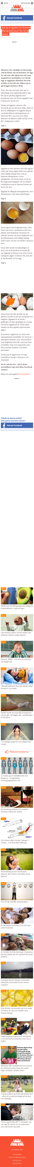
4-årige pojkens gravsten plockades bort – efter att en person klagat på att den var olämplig (17, 1096)
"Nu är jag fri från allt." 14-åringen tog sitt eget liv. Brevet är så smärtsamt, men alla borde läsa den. (16, 1124)
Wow (3, 935)
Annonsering (17, 1154)
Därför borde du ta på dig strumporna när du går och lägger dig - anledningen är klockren (17, 715)
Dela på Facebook (14, 18)
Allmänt (4, 1076)
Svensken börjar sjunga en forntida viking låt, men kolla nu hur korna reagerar (15, 982)
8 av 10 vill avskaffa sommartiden (14, 902)
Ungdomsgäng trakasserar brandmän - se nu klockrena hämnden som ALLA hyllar (16, 1038)
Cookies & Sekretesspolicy (17, 1157)
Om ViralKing (17, 1163)
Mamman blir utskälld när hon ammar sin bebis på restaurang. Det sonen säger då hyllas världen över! (16, 1068)
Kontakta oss (17, 1160)
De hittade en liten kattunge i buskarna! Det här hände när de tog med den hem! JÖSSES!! (17, 954)
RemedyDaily (24, 374)
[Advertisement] (14, 54)
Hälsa (3, 588)
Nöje (3, 963)
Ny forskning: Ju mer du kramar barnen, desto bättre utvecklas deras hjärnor (15, 874)
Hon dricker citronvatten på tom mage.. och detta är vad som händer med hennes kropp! (17, 1010)
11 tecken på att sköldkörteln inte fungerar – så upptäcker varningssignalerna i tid (14, 778)
